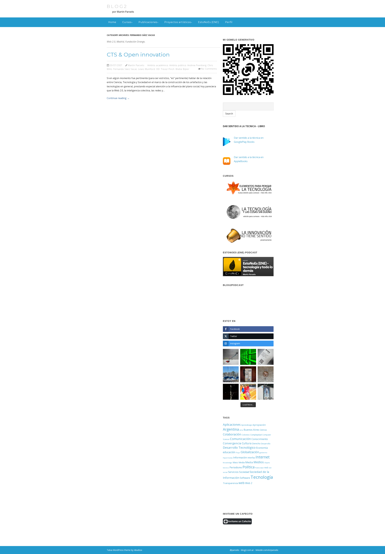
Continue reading (118, 98)
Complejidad (256, 434)
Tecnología (262, 477)
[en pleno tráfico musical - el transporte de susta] (266, 392)
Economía (262, 447)
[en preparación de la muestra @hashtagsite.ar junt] (266, 357)
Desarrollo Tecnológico (239, 448)
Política (249, 466)
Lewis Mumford (146, 69)
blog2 (117, 6)
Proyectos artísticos (177, 22)
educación (229, 452)
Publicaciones (148, 22)
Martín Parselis (136, 65)
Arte (241, 430)
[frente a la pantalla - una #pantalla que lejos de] (248, 392)
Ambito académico (157, 65)
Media (249, 462)
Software (245, 477)
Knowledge (227, 462)
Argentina (231, 429)
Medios (259, 462)
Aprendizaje (246, 425)
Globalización (250, 452)
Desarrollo (265, 443)
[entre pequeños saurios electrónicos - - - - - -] (231, 357)
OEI (158, 69)
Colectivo (246, 434)
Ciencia (263, 429)
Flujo (238, 452)
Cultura (246, 443)
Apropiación (259, 424)
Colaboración (232, 434)
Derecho (256, 443)
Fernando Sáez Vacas (125, 69)
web (242, 483)
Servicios (233, 472)
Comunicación (240, 439)
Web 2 (248, 483)
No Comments (209, 68)
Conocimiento (259, 439)
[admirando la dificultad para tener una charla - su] (248, 374)
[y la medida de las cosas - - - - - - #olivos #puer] (231, 374)
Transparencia (230, 483)
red (266, 467)
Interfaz (251, 457)
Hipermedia (228, 458)
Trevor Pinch (167, 69)
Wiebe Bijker (182, 69)
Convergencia (232, 443)
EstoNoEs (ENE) (208, 22)
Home (112, 22)
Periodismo (235, 467)
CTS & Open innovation (138, 54)
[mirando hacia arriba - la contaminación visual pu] (231, 392)
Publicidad (259, 468)
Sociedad (244, 472)
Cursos (126, 22)
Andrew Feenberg (196, 65)
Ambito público (177, 65)
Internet (263, 456)
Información (240, 457)
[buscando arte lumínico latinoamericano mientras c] (248, 357)
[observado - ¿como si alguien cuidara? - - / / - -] (266, 374)
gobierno (263, 452)
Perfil (229, 22)
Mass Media (239, 462)
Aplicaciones (232, 424)
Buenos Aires (251, 429)
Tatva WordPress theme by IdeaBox (124, 550)
